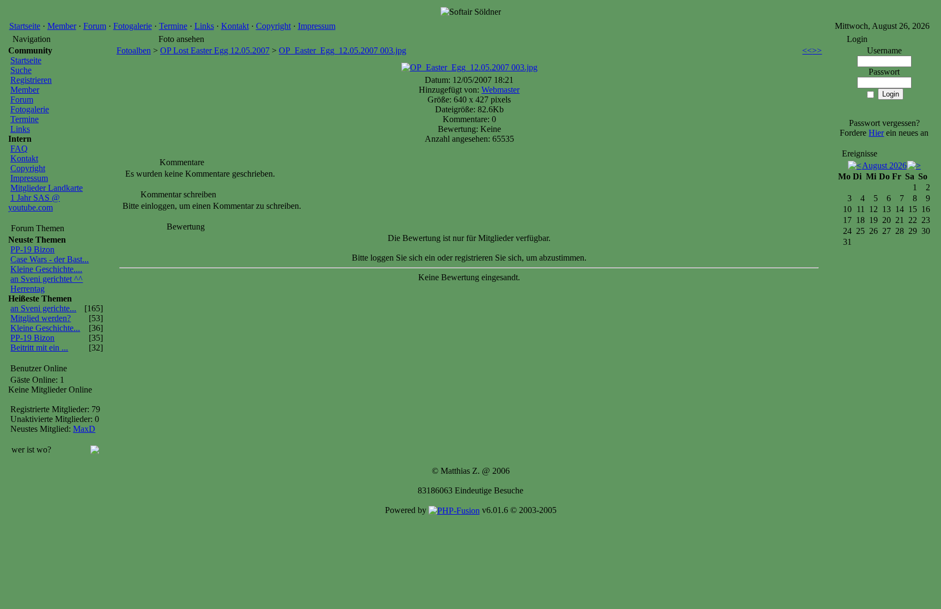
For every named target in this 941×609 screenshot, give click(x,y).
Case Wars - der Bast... (49, 259)
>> (817, 50)
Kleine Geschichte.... (46, 269)
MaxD (84, 428)
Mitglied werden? (40, 318)
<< (807, 50)
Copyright (273, 26)
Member (61, 26)
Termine (173, 26)
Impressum (316, 26)
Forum (94, 26)
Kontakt (235, 26)
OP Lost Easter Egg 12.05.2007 (215, 50)
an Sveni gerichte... (43, 308)
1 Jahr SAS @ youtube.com (34, 202)
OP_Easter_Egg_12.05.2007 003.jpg (342, 50)
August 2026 (884, 165)
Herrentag (27, 288)
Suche (21, 70)
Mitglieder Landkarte (46, 187)
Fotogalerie (132, 26)
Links (204, 26)
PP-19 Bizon (32, 249)
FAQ (19, 148)
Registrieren (31, 80)
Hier (876, 132)
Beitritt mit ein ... (39, 347)
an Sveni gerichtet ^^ (46, 279)
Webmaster (500, 89)
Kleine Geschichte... (45, 328)
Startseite (24, 26)
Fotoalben (134, 50)
